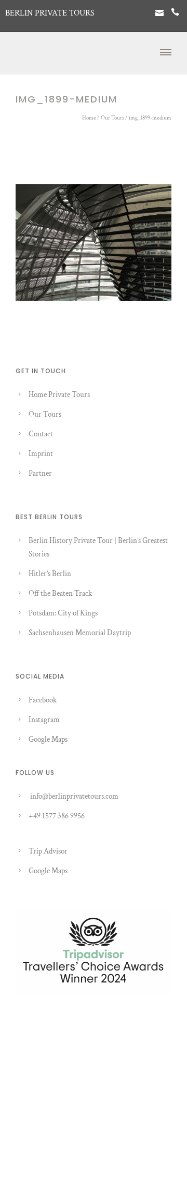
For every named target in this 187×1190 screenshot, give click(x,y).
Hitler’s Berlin (50, 574)
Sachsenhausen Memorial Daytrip (80, 633)
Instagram (44, 720)
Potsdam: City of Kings (63, 613)
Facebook (43, 700)
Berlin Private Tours (50, 13)
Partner (40, 473)
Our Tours (112, 118)
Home (89, 118)
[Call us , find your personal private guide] (175, 13)
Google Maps (48, 739)
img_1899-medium (150, 118)
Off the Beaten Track (60, 593)
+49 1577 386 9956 (57, 816)
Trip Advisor (48, 851)
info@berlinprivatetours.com (74, 796)
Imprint (41, 454)
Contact (41, 434)
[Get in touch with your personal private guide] (159, 13)
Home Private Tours (59, 395)
